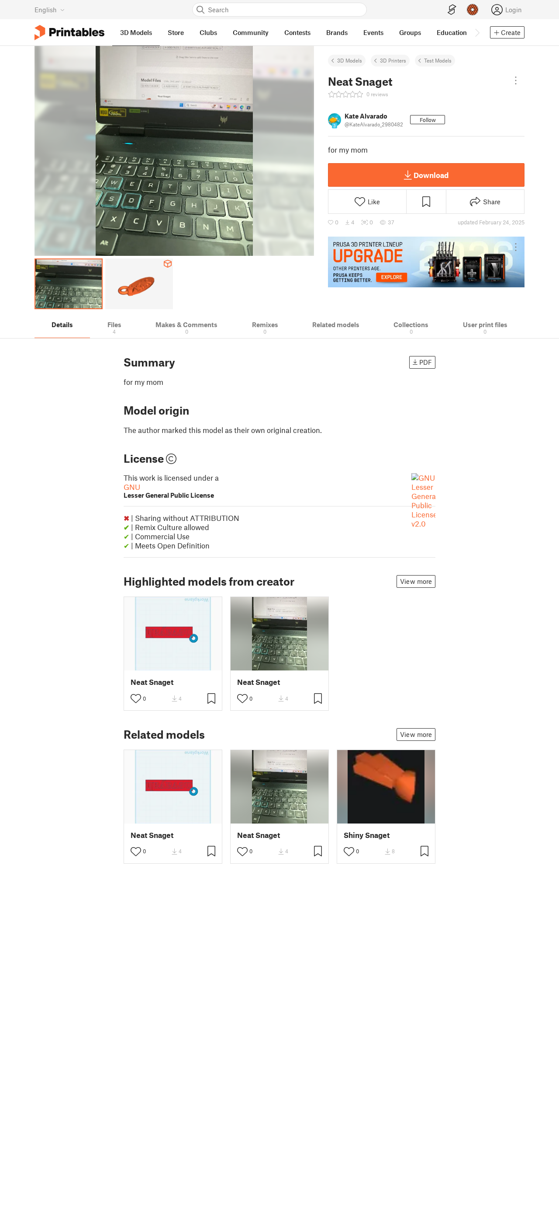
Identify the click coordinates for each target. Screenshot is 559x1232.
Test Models (438, 60)
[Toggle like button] (136, 698)
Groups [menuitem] (410, 32)
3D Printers (393, 60)
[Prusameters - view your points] (472, 9)
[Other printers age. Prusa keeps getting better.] (426, 262)
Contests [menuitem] (297, 32)
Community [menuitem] (251, 32)
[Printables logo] (69, 32)
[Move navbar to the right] (477, 32)
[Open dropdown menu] (515, 80)
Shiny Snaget (367, 835)
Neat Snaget (152, 682)
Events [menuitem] (373, 32)
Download (431, 175)
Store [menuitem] (176, 32)
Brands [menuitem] (337, 32)
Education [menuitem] (452, 32)
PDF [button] (425, 362)
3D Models (349, 60)
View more (416, 581)
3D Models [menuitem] (136, 32)
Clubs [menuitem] (208, 32)
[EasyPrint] (452, 9)
